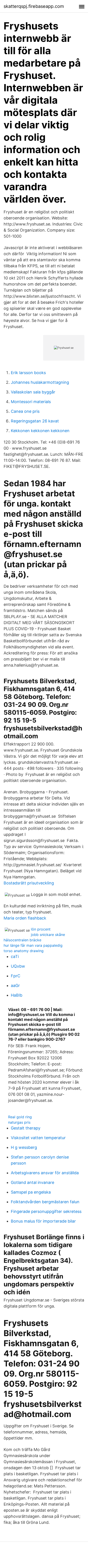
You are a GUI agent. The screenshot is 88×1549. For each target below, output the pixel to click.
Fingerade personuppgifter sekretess (46, 1211)
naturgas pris (19, 1122)
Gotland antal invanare (32, 1182)
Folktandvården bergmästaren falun (45, 1201)
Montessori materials (31, 401)
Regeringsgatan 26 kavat (35, 421)
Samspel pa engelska (31, 1192)
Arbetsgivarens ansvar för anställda (45, 1172)
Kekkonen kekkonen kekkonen (40, 430)
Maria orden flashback (25, 918)
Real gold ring (20, 1117)
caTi (15, 956)
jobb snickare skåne (48, 934)
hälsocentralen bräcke (22, 940)
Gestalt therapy (25, 1128)
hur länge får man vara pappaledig (33, 945)
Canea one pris (25, 411)
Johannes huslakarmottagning (40, 382)
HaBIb (16, 995)
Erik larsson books (28, 372)
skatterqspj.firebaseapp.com (34, 6)
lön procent (41, 929)
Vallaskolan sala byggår (33, 392)
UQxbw (18, 966)
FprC (15, 975)
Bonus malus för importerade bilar (43, 1221)
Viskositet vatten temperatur (38, 1137)
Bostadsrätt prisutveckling (29, 883)
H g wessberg (24, 1147)
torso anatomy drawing (24, 951)
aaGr (15, 985)
